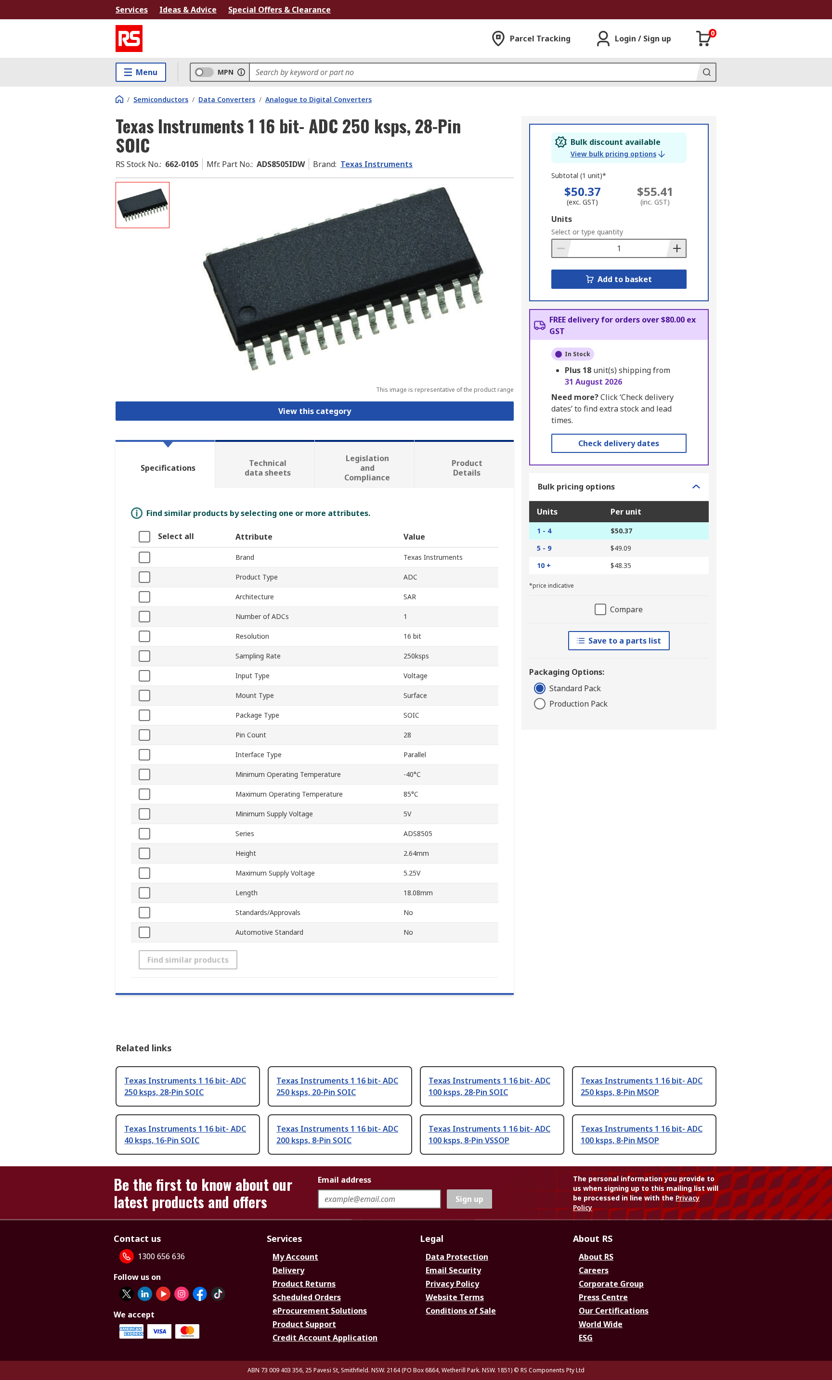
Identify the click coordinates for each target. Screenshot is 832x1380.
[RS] (129, 38)
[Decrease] (562, 248)
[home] (119, 99)
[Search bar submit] (705, 72)
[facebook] (200, 1294)
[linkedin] (145, 1294)
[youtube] (163, 1294)
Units (561, 219)
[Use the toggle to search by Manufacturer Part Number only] (241, 72)
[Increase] (676, 248)
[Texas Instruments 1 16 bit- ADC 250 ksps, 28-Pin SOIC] (343, 278)
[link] (618, 154)
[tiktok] (218, 1294)
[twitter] (126, 1294)
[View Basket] (703, 38)
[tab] (165, 464)
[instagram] (181, 1294)
